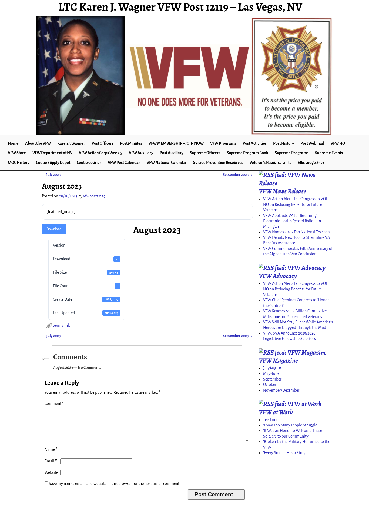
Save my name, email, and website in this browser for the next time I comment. (114, 483)
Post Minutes (131, 143)
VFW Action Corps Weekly (100, 153)
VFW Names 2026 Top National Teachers (296, 232)
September (272, 379)
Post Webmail (312, 143)
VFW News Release (282, 191)
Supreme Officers (205, 153)
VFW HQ (338, 143)
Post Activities (255, 143)
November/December (281, 390)
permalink (61, 325)
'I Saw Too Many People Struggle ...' (292, 425)
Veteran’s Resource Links (270, 162)
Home (13, 143)
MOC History (18, 162)
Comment (54, 403)
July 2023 (51, 175)
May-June (271, 373)
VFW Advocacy (278, 276)
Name (51, 449)
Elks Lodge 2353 (311, 162)
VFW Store (17, 153)
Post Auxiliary (171, 153)
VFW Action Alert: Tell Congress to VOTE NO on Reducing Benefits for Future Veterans (296, 204)
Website (51, 472)
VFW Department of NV (52, 153)
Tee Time (270, 420)
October (269, 384)
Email (51, 461)
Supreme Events (329, 153)
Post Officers (102, 143)
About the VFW (38, 143)
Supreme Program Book (247, 153)
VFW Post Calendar (124, 162)
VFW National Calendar (167, 162)
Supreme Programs (291, 153)
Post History (283, 143)
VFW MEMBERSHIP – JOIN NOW (176, 143)
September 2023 (238, 175)
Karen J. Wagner (71, 143)
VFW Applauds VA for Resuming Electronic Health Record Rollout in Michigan (292, 221)
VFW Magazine (278, 360)
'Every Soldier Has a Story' (284, 453)
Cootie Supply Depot (53, 162)
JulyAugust (272, 368)
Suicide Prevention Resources (218, 162)
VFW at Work (276, 412)
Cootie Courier (89, 162)
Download (53, 229)
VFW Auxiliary (141, 153)
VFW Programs (223, 143)
